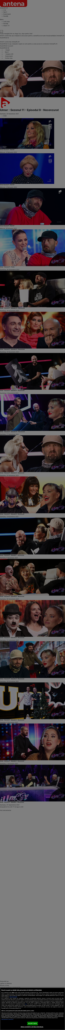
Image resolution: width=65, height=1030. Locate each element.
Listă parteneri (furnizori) (7, 1019)
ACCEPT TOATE (32, 1023)
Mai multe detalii (13, 996)
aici (26, 1004)
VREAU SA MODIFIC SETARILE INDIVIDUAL (32, 1027)
